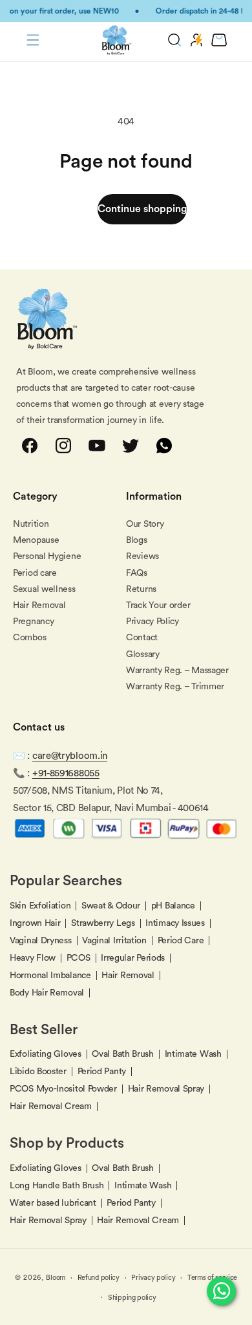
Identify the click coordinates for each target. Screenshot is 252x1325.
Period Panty (102, 1071)
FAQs (136, 573)
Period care (35, 573)
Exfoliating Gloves (45, 1054)
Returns (141, 589)
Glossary (143, 654)
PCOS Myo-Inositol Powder (63, 1089)
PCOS (78, 958)
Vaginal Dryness (41, 940)
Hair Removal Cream (51, 1106)
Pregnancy (33, 621)
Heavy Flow (33, 958)
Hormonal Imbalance (50, 975)
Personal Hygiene (47, 556)
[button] (33, 40)
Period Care (181, 940)
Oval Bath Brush (123, 1054)
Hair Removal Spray (166, 1089)
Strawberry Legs (103, 923)
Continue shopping (142, 209)
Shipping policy (132, 1297)
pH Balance (173, 905)
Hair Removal (39, 605)
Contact (142, 637)
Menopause (36, 540)
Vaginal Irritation (114, 940)
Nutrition (30, 524)
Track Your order (158, 605)
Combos (29, 637)
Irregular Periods (133, 958)
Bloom (55, 1277)
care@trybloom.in (69, 756)
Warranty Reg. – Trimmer (175, 686)
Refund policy (99, 1277)
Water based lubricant (53, 1203)
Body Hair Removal (47, 992)
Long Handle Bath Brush (56, 1185)
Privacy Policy (152, 621)
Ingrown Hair (35, 923)
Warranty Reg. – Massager (177, 670)
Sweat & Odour (110, 905)
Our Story (144, 524)
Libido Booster (38, 1071)
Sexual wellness (44, 589)
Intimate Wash (193, 1054)
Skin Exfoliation (40, 905)
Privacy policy (153, 1277)
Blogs (136, 540)
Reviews (142, 556)
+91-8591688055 (66, 773)
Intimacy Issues (175, 923)
